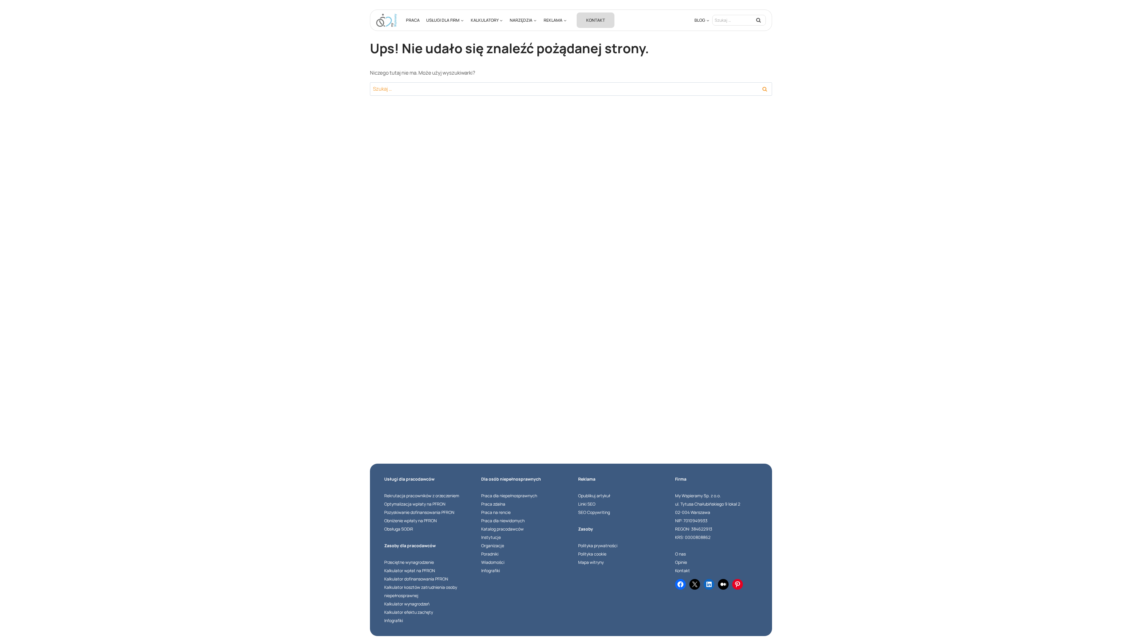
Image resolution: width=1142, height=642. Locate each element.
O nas (680, 554)
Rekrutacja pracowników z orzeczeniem (421, 495)
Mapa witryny (591, 562)
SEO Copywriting (594, 512)
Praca (413, 20)
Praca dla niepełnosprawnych (509, 495)
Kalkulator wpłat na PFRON (409, 570)
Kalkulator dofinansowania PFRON (416, 579)
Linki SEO (586, 504)
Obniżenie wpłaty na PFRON (410, 520)
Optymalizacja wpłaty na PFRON (414, 504)
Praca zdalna (493, 504)
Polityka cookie (592, 554)
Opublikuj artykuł (594, 495)
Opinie (681, 562)
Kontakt (595, 20)
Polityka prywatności (597, 545)
